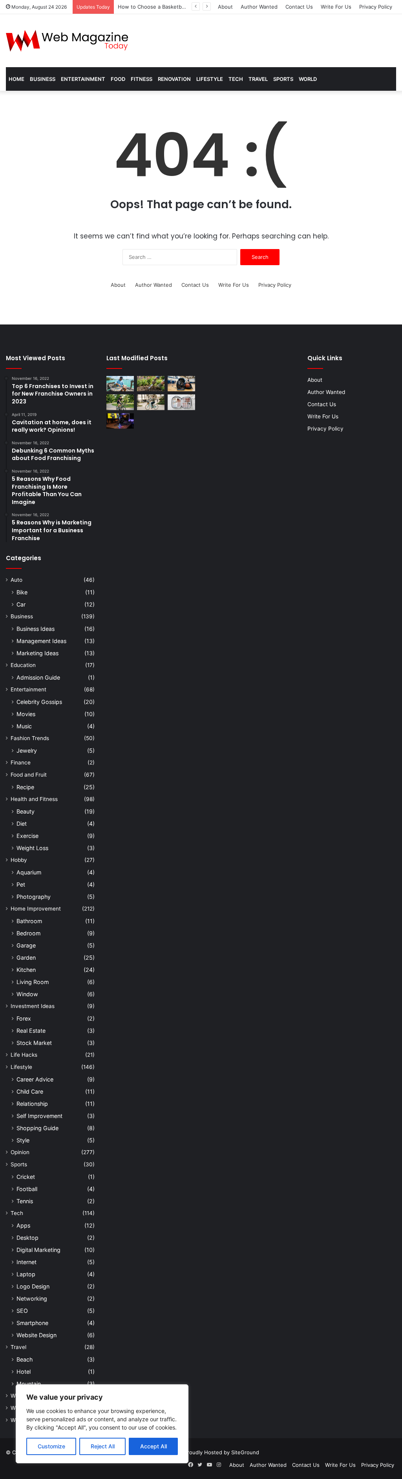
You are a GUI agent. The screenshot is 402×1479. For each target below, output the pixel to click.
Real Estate (31, 1030)
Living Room (32, 982)
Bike (21, 592)
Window (27, 994)
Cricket (25, 1176)
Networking (31, 1298)
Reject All (103, 1446)
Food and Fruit (29, 775)
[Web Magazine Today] (67, 40)
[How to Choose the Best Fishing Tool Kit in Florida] (120, 383)
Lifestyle (209, 79)
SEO (22, 1310)
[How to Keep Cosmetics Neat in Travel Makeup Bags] (181, 402)
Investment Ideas (33, 1006)
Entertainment (83, 79)
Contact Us (299, 7)
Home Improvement (36, 908)
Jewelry (26, 750)
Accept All (153, 1446)
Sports (283, 79)
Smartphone (32, 1323)
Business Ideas (35, 628)
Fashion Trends (30, 738)
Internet (26, 1262)
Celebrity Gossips (39, 701)
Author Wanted (259, 7)
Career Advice (34, 1079)
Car (21, 604)
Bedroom (28, 933)
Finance (21, 762)
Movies (25, 714)
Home (16, 79)
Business (42, 79)
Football (26, 1189)
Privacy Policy (375, 7)
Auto (16, 580)
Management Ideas (41, 641)
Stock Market (34, 1042)
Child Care (29, 1091)
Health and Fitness (34, 799)
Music (24, 726)
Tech (235, 79)
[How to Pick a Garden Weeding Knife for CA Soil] (150, 383)
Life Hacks (24, 1055)
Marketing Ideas (37, 653)
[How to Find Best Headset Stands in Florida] (120, 421)
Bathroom (29, 921)
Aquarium (28, 872)
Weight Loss (32, 848)
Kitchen (26, 969)
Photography (33, 896)
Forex (23, 1018)
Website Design (36, 1335)
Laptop (25, 1274)
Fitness (141, 79)
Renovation (174, 79)
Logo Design (32, 1286)
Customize (51, 1446)
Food (118, 79)
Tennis (24, 1201)
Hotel (23, 1371)
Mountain (28, 1383)
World (308, 79)
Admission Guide (38, 677)
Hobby (19, 860)
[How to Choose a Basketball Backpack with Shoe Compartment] (181, 383)
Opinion (20, 1152)
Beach (24, 1359)
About (225, 7)
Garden (26, 957)
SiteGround (245, 1452)
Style (22, 1140)
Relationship (32, 1103)
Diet (21, 823)
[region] (102, 1423)
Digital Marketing (38, 1249)
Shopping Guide (37, 1128)
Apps (23, 1225)
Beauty (25, 811)
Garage (26, 945)
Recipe (25, 787)
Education (23, 665)
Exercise (27, 835)
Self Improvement (39, 1115)
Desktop (27, 1237)
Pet (20, 884)
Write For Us (336, 7)
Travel (258, 79)
